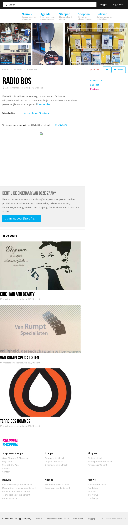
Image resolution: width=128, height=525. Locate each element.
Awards (6, 468)
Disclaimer (78, 518)
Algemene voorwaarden (58, 518)
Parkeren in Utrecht (97, 464)
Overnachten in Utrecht (56, 464)
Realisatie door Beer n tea (114, 518)
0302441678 (61, 125)
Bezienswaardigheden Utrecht (17, 484)
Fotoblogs (93, 498)
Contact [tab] (94, 84)
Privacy (39, 518)
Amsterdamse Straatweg (36, 113)
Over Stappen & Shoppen (15, 458)
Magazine (7, 461)
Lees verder (43, 104)
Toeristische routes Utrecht (16, 494)
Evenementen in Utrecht (57, 484)
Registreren (118, 4)
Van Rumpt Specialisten (19, 357)
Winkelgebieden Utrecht (100, 461)
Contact (6, 471)
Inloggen (104, 4)
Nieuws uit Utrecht (97, 484)
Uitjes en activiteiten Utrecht (16, 491)
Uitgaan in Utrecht (54, 461)
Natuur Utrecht (9, 498)
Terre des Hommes (15, 421)
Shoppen (93, 453)
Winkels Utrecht (95, 458)
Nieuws (92, 479)
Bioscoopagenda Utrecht (57, 488)
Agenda (49, 479)
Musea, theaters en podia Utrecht (19, 488)
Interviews (93, 494)
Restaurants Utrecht (55, 458)
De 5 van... (93, 491)
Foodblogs (93, 488)
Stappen (49, 453)
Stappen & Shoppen (13, 453)
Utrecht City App (10, 464)
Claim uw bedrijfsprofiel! (20, 218)
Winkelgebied (8, 113)
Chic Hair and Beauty (17, 294)
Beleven (6, 479)
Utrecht (91, 519)
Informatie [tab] (96, 80)
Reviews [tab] (94, 89)
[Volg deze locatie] (107, 70)
